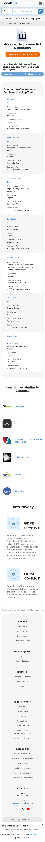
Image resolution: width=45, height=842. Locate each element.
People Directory (22, 681)
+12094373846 (22, 796)
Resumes (22, 686)
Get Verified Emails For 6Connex (23, 54)
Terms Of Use (22, 711)
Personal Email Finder (22, 754)
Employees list (26, 23)
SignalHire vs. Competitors (22, 777)
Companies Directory (22, 677)
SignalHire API (22, 636)
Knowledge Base (22, 661)
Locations (13, 23)
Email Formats (21, 18)
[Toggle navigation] (40, 3)
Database (22, 626)
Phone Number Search (22, 773)
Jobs (22, 691)
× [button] (42, 824)
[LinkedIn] (8, 102)
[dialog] (22, 832)
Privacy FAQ (22, 716)
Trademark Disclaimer (22, 738)
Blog (22, 656)
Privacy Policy (22, 721)
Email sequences (22, 641)
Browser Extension (22, 631)
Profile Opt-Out (22, 726)
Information (6, 18)
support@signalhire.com (22, 803)
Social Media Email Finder (22, 758)
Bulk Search (22, 763)
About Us (22, 707)
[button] (22, 99)
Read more (34, 834)
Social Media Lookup (22, 768)
